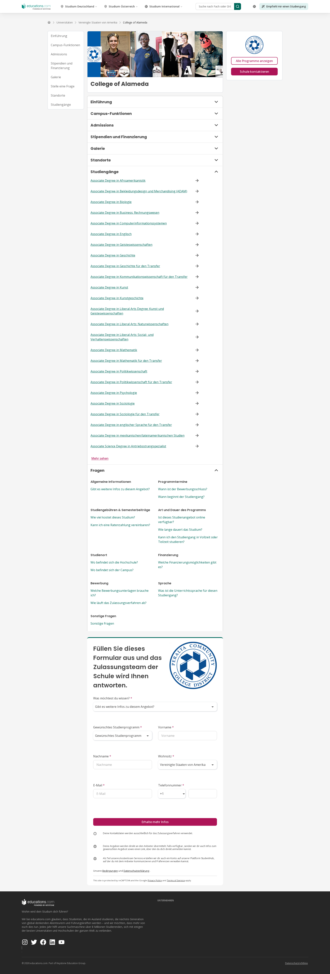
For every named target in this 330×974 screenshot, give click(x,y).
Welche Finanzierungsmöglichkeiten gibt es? (187, 564)
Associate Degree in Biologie (111, 202)
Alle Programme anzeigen (254, 61)
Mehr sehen (99, 458)
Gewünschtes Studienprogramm (117, 727)
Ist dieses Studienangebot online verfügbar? (181, 519)
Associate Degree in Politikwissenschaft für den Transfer (131, 382)
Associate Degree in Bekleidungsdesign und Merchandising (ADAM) (139, 191)
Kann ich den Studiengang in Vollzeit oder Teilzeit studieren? (188, 539)
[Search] (237, 6)
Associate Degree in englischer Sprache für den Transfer (131, 425)
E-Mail (99, 785)
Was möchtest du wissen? (112, 698)
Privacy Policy (155, 880)
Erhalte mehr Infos (155, 822)
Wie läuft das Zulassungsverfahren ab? (118, 603)
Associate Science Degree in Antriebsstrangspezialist (128, 446)
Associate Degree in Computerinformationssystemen (129, 223)
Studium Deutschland (79, 6)
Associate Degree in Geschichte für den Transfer (125, 266)
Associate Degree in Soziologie (113, 403)
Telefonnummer (171, 785)
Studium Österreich (122, 6)
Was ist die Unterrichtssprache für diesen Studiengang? (187, 593)
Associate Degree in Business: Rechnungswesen (125, 212)
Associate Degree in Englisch (111, 234)
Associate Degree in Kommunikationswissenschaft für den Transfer (139, 277)
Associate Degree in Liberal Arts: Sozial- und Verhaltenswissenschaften (122, 337)
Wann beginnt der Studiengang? (181, 497)
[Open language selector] (254, 6)
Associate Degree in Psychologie (114, 393)
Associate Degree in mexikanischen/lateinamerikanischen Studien (137, 435)
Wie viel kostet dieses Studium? (113, 517)
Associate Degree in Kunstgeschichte (117, 298)
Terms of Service (176, 880)
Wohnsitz (166, 756)
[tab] (66, 35)
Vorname (166, 727)
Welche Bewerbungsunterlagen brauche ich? (120, 593)
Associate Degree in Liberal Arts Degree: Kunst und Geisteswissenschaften (127, 311)
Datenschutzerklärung (136, 870)
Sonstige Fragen (102, 623)
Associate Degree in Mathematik (114, 350)
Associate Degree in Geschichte (113, 255)
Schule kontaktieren (254, 71)
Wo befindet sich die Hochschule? (114, 562)
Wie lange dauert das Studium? (180, 529)
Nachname (102, 756)
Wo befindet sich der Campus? (112, 570)
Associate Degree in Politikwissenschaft (119, 371)
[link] (135, 22)
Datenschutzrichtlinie (296, 963)
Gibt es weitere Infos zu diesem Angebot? (120, 489)
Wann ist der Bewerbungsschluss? (182, 489)
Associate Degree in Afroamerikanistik (118, 180)
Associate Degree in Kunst (109, 287)
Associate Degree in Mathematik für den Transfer (126, 361)
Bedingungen (110, 870)
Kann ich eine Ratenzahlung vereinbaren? (120, 525)
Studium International (164, 6)
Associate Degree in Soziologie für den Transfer (125, 414)
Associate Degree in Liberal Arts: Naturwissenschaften (129, 324)
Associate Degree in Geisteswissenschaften (121, 245)
